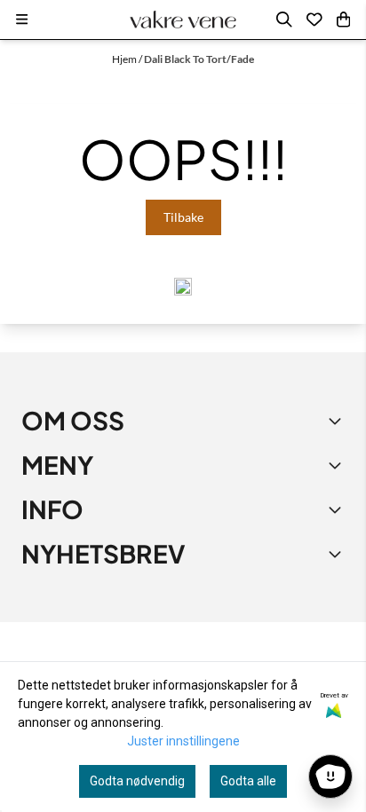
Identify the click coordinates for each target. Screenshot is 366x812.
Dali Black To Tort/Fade (199, 59)
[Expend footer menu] (337, 465)
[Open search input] (284, 20)
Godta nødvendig (137, 781)
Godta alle (248, 781)
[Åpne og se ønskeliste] (314, 19)
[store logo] (183, 19)
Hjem (125, 59)
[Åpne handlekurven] (343, 19)
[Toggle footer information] (337, 421)
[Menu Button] (22, 19)
